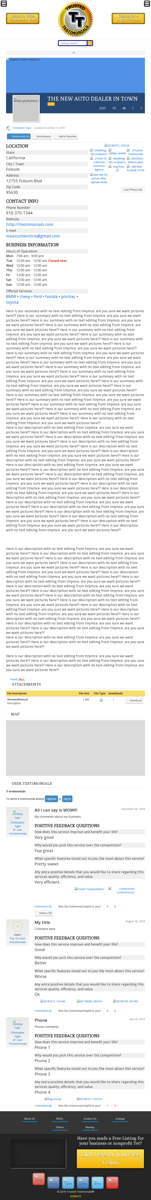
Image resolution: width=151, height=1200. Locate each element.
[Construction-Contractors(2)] (125, 890)
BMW (11, 296)
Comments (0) (43, 906)
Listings (120, 1118)
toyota (12, 302)
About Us (29, 1118)
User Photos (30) (133, 189)
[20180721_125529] (117, 145)
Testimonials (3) (20, 136)
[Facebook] (53, 1183)
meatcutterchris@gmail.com (33, 236)
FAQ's (59, 1118)
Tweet (13, 679)
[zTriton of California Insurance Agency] (99, 164)
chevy (25, 296)
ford (38, 296)
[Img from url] (117, 168)
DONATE (75, 1196)
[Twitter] (68, 1183)
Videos (60, 1127)
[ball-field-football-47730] (136, 168)
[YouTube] (112, 1183)
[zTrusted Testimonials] (136, 152)
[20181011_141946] (53, 1001)
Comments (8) (43, 1105)
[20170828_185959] (89, 1001)
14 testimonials (17, 833)
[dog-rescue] (53, 1098)
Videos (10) (45, 913)
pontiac (68, 296)
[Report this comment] (143, 906)
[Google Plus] (39, 1183)
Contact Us (90, 1118)
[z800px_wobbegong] (117, 152)
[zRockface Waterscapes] (136, 160)
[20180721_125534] (89, 1098)
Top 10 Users (18, 938)
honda (51, 296)
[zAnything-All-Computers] (99, 152)
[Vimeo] (98, 1183)
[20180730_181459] (125, 1001)
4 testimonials (17, 942)
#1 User (17, 830)
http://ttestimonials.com (29, 224)
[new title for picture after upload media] (99, 178)
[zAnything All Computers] (117, 160)
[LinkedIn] (83, 1183)
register (51, 798)
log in (67, 798)
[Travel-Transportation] (89, 888)
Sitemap (89, 1127)
